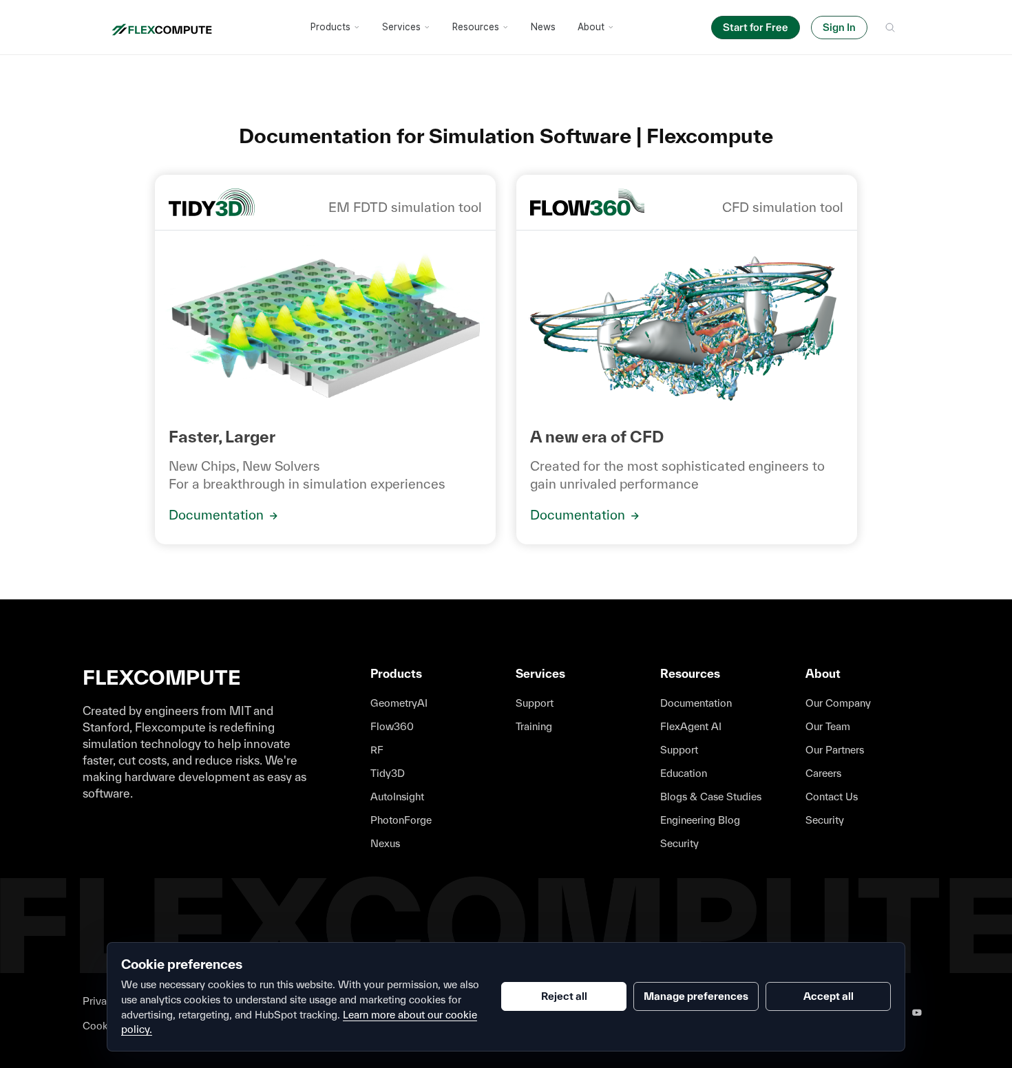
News (543, 26)
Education (683, 773)
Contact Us (831, 796)
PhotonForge (401, 820)
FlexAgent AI (690, 726)
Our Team (827, 726)
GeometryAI (399, 703)
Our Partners (834, 750)
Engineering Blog (700, 820)
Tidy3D (387, 773)
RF (376, 750)
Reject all (564, 996)
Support (535, 703)
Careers (823, 773)
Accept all (828, 996)
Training (534, 726)
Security (679, 843)
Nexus (385, 843)
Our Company (838, 703)
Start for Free (755, 27)
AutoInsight (397, 796)
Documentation (218, 514)
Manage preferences (696, 996)
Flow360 (392, 726)
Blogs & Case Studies (710, 796)
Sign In (839, 27)
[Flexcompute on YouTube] (917, 1013)
